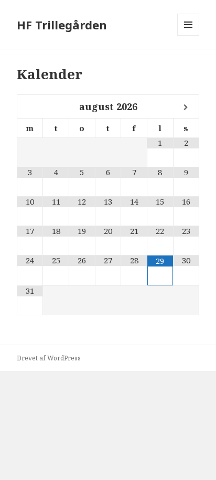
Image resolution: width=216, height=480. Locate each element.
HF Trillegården (62, 25)
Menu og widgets (188, 35)
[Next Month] (186, 107)
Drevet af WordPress (49, 358)
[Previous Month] (30, 107)
